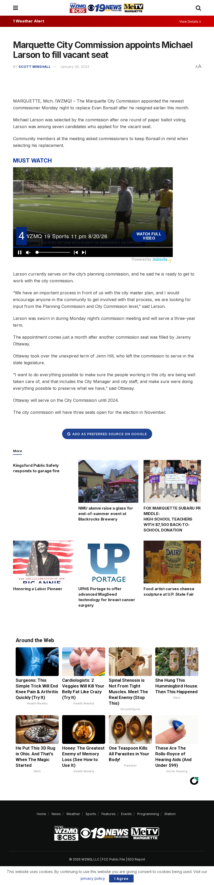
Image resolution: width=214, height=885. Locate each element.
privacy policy (93, 878)
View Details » (190, 21)
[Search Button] (198, 8)
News (56, 814)
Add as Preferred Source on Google (109, 434)
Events (126, 814)
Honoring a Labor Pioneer (37, 588)
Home (41, 814)
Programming (148, 814)
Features (109, 814)
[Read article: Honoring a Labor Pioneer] (43, 562)
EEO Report (136, 859)
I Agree (121, 878)
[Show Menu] (15, 8)
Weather (73, 814)
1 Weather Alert (28, 21)
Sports (91, 814)
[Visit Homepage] (107, 8)
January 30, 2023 (74, 66)
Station (170, 814)
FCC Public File (113, 859)
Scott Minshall (35, 66)
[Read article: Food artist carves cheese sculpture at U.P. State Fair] (174, 562)
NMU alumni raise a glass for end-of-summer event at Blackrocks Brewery (105, 514)
